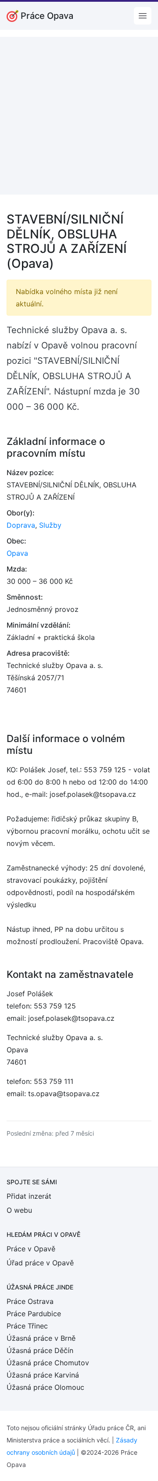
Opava (17, 553)
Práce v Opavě (31, 1248)
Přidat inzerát (29, 1196)
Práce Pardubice (34, 1313)
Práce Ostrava (30, 1301)
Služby (50, 525)
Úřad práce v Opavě (40, 1262)
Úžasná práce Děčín (40, 1350)
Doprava (21, 525)
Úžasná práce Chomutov (48, 1362)
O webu (19, 1210)
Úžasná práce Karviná (43, 1375)
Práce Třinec (27, 1325)
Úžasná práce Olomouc (45, 1387)
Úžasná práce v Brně (41, 1338)
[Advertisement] (79, 116)
